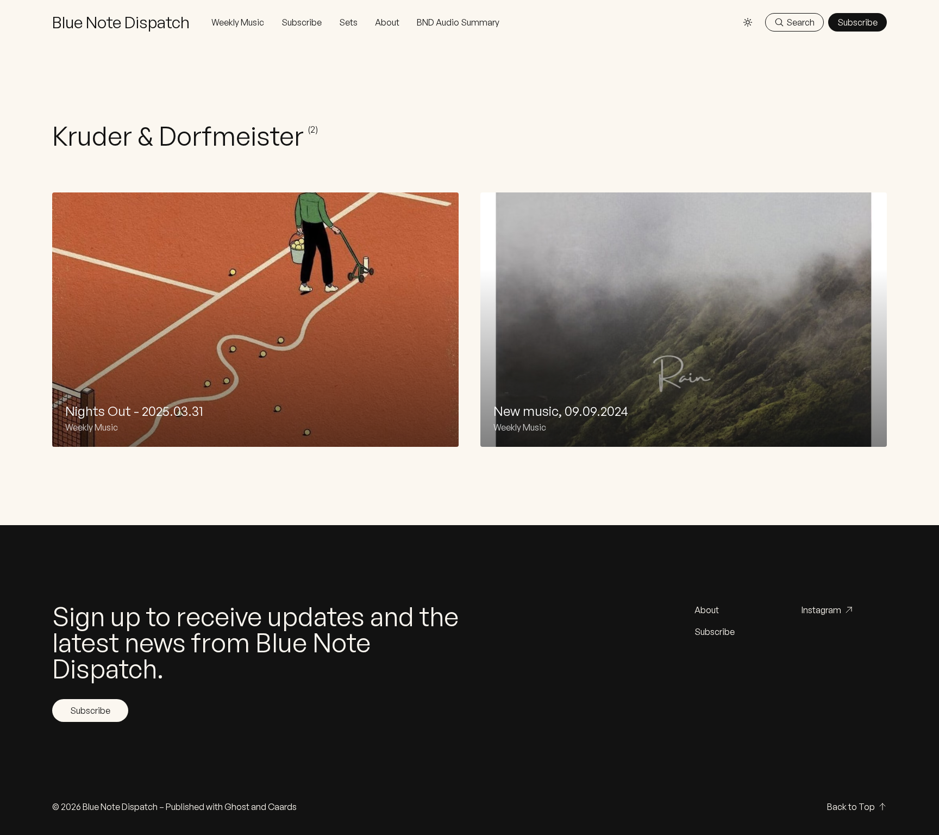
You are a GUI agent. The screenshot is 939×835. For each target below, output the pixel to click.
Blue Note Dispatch (120, 806)
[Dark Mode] (747, 22)
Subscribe (301, 22)
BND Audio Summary (458, 22)
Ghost (236, 806)
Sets (348, 22)
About (387, 22)
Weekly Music (237, 22)
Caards (282, 806)
